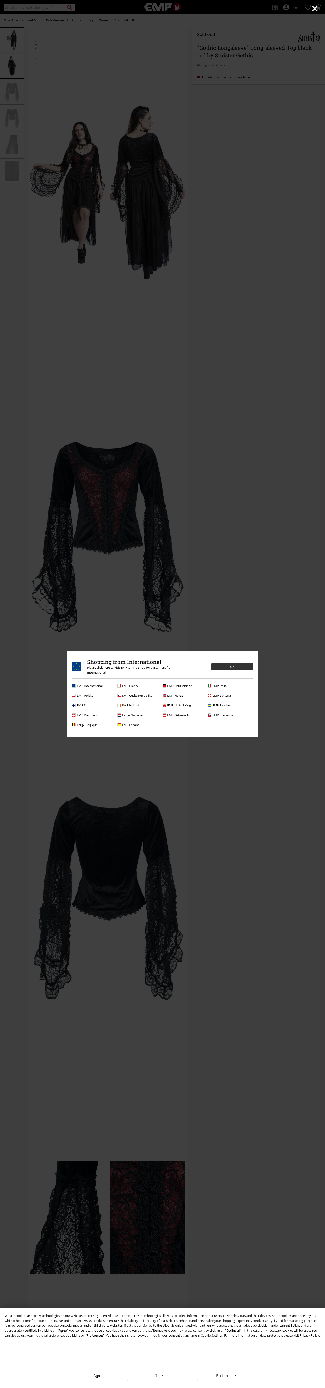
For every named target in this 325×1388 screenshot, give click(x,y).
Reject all (163, 1376)
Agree (98, 1376)
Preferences (227, 1375)
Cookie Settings (212, 1335)
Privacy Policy (309, 1335)
